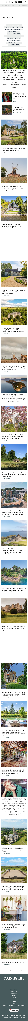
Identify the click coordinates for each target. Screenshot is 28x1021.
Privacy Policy (14, 989)
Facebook (14, 995)
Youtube (14, 997)
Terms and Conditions (14, 987)
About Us (14, 983)
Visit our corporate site (20, 1015)
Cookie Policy (14, 991)
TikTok (14, 1003)
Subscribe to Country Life (8, 5)
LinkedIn (14, 1001)
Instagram (14, 993)
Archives (21, 970)
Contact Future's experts (14, 985)
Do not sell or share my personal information (14, 1005)
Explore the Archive (23, 5)
